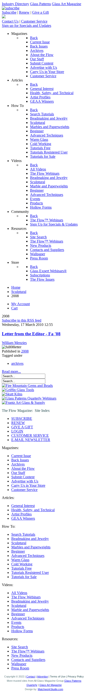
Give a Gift (40, 12)
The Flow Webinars (26, 597)
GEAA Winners (23, 518)
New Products (21, 655)
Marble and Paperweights (30, 610)
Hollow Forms (22, 631)
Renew (24, 12)
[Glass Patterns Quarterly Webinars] (29, 398)
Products (17, 627)
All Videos (19, 593)
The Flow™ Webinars (27, 651)
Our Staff (18, 473)
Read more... (11, 371)
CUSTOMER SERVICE (30, 436)
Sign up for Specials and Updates (26, 26)
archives (17, 363)
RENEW (18, 423)
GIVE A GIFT (22, 427)
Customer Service (34, 21)
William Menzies (14, 343)
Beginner (18, 551)
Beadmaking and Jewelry (30, 539)
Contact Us (10, 21)
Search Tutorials (23, 534)
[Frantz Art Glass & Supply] (23, 403)
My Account (20, 304)
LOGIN (17, 431)
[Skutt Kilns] (12, 394)
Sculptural (18, 543)
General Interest (23, 506)
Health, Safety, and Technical (33, 510)
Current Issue (21, 456)
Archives (18, 464)
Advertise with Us (24, 481)
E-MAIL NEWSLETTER (30, 440)
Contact (30, 676)
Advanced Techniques (27, 556)
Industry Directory (15, 4)
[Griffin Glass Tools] (18, 390)
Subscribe (9, 12)
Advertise (42, 676)
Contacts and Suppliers (28, 660)
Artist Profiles (21, 514)
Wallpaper (18, 664)
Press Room (20, 668)
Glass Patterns (40, 4)
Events (16, 622)
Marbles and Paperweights (30, 547)
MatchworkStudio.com (50, 689)
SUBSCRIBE (21, 419)
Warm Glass (20, 560)
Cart (14, 308)
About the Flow (23, 468)
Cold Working (21, 564)
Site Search (19, 647)
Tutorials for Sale (24, 577)
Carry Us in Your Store (28, 485)
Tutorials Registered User (30, 573)
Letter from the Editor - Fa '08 (31, 333)
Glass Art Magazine (66, 4)
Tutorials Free (21, 568)
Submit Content (22, 477)
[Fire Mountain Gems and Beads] (27, 386)
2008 (25, 351)
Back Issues (20, 460)
